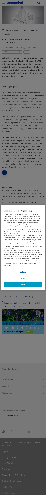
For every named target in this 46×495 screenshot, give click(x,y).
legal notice (7, 265)
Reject (23, 278)
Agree (23, 284)
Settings (23, 272)
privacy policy (28, 263)
